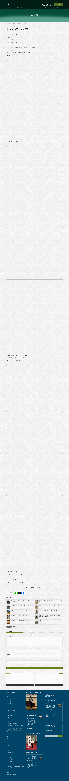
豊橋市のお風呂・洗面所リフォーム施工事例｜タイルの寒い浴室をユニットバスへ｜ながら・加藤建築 (16, 721)
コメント (8, 636)
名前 (7, 649)
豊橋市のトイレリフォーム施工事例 (12, 723)
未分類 (8, 745)
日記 (7, 743)
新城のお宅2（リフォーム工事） (16, 626)
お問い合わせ (58, 4)
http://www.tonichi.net (49, 730)
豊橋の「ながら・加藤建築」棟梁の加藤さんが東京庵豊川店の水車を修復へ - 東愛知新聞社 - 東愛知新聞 (50, 706)
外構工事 (8, 738)
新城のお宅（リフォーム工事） (12, 715)
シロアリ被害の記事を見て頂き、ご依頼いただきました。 (48, 610)
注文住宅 (8, 747)
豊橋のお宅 (9, 764)
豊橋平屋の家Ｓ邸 (10, 754)
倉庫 (7, 731)
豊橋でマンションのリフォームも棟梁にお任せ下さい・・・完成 (49, 605)
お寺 (7, 694)
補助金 (8, 717)
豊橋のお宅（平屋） (11, 752)
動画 (7, 736)
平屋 (8, 750)
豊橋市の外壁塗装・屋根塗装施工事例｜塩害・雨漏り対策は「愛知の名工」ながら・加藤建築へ (16, 729)
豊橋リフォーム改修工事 (11, 710)
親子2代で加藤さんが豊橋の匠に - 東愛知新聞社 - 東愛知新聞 (31, 717)
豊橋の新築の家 (10, 769)
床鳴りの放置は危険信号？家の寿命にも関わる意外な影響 (20, 620)
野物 (7, 776)
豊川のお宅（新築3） (10, 761)
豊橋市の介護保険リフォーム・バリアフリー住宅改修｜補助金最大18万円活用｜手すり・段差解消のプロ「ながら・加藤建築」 (16, 726)
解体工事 (8, 772)
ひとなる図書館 (10, 699)
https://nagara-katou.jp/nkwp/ (35, 589)
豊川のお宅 (9, 757)
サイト (7, 659)
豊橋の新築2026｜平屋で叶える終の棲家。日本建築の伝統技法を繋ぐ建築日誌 (16, 767)
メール (8, 654)
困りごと (40, 620)
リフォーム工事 (9, 703)
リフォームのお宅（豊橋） (11, 706)
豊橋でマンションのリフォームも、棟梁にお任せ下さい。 (20, 610)
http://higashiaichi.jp (29, 728)
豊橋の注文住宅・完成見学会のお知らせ (12, 774)
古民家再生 (9, 708)
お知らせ (8, 696)
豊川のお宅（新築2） (10, 759)
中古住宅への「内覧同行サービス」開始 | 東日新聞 (50, 726)
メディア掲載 (9, 701)
